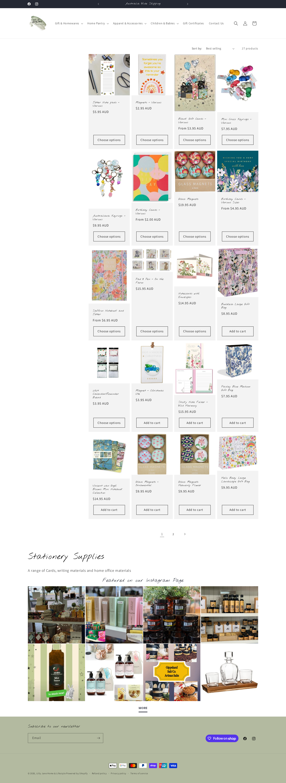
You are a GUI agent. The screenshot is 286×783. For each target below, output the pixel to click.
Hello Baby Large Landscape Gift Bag (235, 479)
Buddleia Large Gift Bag (235, 306)
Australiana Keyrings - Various (109, 218)
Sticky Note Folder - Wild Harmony (193, 404)
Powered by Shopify (77, 773)
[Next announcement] (187, 4)
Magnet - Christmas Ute (150, 392)
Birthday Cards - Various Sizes (233, 201)
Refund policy (99, 773)
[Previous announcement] (98, 4)
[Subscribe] (98, 738)
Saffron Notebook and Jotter (108, 312)
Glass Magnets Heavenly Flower (189, 483)
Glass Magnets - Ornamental (147, 483)
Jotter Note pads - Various (106, 104)
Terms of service (139, 773)
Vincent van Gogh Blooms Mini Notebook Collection (108, 489)
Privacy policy (118, 773)
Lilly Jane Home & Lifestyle (51, 773)
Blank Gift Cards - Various (192, 120)
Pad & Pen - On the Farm (150, 281)
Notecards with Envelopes (188, 295)
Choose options (109, 140)
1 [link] (162, 534)
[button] (69, 23)
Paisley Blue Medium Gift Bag (235, 388)
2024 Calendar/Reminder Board (106, 394)
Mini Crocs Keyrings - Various (236, 121)
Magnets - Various (148, 102)
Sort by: (197, 48)
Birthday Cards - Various (148, 211)
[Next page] (184, 534)
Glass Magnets (188, 199)
